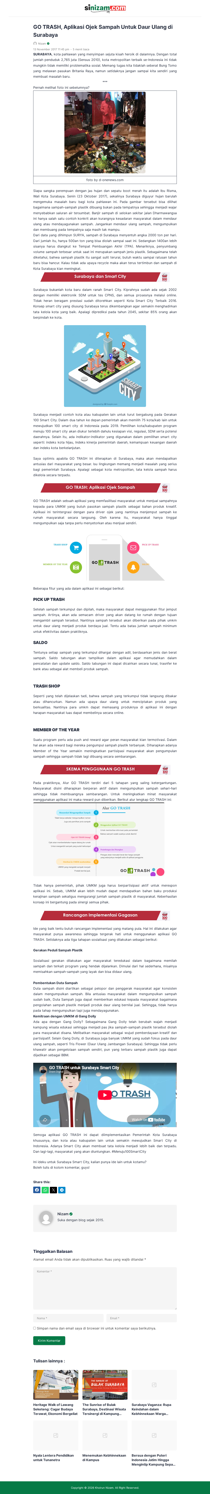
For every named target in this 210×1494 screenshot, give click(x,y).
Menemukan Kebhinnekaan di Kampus (104, 1457)
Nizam (62, 1214)
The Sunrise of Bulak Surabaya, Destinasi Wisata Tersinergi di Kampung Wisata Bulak (104, 1409)
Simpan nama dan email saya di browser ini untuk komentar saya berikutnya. (96, 1328)
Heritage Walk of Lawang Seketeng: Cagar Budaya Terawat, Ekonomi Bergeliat (55, 1409)
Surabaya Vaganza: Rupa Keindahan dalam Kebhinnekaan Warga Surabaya (151, 1409)
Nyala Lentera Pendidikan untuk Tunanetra (53, 1457)
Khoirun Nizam (104, 1487)
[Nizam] (48, 1223)
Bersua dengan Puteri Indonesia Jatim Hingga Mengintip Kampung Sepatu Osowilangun (154, 1460)
